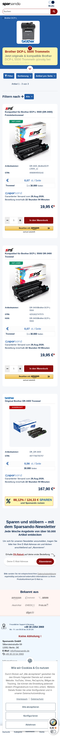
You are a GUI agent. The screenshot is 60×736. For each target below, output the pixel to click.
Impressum (22, 699)
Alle (28, 96)
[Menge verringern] (7, 220)
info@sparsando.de (19, 651)
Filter (10, 76)
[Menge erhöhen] (20, 220)
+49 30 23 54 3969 (14, 654)
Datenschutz (37, 699)
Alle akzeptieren (30, 707)
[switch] (53, 731)
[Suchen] (54, 11)
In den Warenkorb (39, 220)
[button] (29, 229)
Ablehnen (31, 724)
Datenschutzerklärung (47, 574)
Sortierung (23, 76)
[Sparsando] (11, 4)
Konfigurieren (30, 715)
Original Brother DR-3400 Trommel (23, 401)
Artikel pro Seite (44, 76)
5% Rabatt (18, 554)
